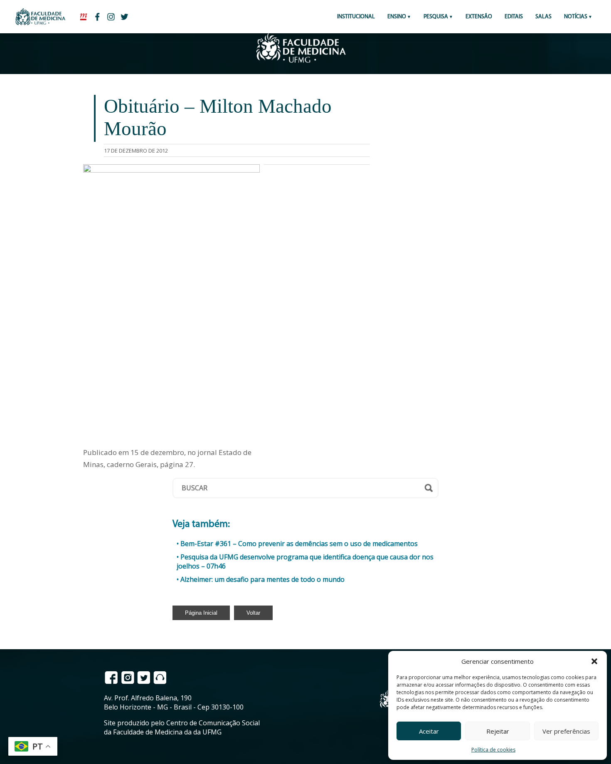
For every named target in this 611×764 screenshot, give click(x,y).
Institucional (356, 17)
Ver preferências (566, 731)
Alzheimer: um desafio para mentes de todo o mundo (262, 579)
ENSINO (396, 17)
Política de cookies (493, 749)
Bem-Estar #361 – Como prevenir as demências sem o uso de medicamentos (299, 543)
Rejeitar (497, 731)
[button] (594, 661)
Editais (514, 17)
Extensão (479, 17)
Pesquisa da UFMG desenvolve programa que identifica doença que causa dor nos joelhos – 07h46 (305, 561)
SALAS (543, 17)
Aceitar (429, 731)
